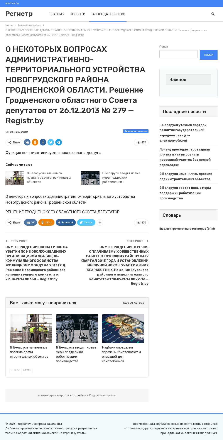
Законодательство (108, 14)
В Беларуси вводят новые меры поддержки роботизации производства (185, 193)
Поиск (163, 46)
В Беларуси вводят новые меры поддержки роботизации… (121, 177)
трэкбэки (80, 395)
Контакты (12, 3)
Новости (77, 14)
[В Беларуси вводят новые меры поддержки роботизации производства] (90, 178)
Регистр (19, 14)
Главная (56, 14)
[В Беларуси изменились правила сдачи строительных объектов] (14, 178)
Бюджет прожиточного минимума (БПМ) (187, 228)
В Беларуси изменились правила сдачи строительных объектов (49, 177)
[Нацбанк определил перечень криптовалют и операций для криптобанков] (123, 328)
